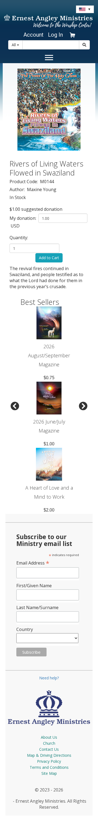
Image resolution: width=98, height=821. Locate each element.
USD (15, 226)
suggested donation (41, 209)
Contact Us (49, 749)
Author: (18, 189)
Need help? (49, 677)
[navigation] (33, 35)
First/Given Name (34, 586)
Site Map (49, 773)
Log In (55, 34)
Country (24, 629)
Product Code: (24, 182)
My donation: (23, 218)
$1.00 (15, 209)
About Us (49, 737)
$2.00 (49, 510)
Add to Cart (49, 257)
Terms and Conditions (49, 767)
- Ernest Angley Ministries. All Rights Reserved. (49, 804)
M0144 (47, 182)
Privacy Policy (49, 761)
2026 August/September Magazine (49, 355)
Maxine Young (41, 189)
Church (49, 743)
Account (33, 34)
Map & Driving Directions (49, 755)
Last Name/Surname (37, 607)
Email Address (32, 562)
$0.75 (49, 377)
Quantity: (19, 238)
